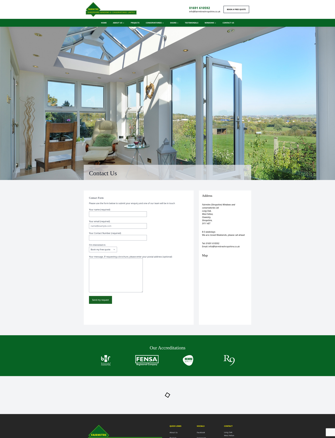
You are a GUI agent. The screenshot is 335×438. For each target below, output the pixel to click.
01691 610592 (199, 8)
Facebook (201, 432)
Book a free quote (236, 9)
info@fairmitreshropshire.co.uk (204, 11)
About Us (174, 432)
